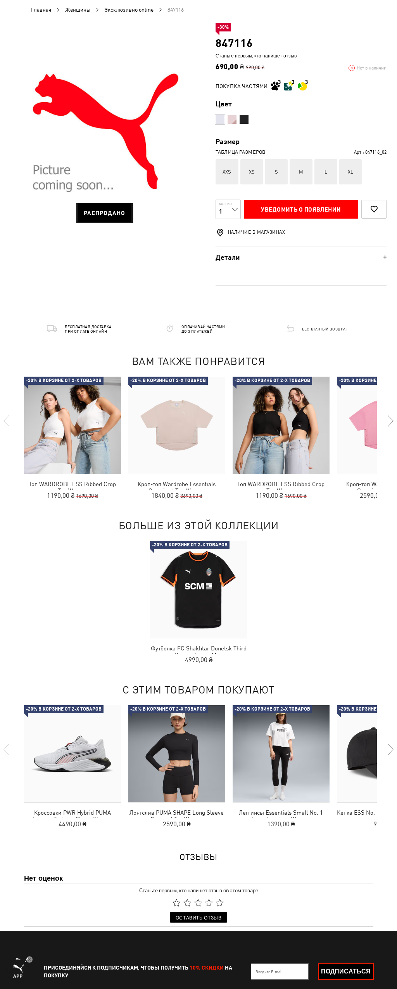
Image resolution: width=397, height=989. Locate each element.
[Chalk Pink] (232, 119)
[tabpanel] (104, 141)
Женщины (77, 10)
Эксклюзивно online (129, 10)
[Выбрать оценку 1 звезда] (176, 903)
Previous (7, 421)
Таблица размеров (241, 152)
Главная (41, 10)
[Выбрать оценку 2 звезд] (187, 903)
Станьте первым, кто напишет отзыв (256, 55)
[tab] (301, 257)
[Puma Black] (244, 119)
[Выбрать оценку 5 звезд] (220, 903)
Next (390, 421)
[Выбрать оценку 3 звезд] (198, 903)
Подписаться (346, 971)
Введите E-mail (269, 971)
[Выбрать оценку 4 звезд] (209, 903)
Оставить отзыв (199, 917)
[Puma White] (220, 119)
